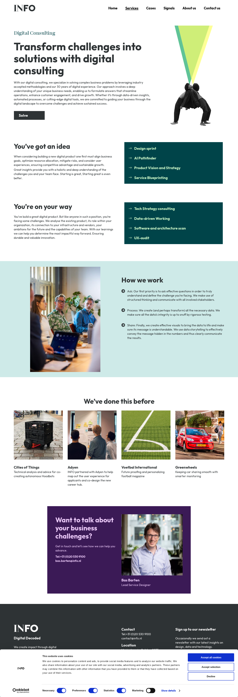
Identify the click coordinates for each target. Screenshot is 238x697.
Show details (168, 690)
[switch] (93, 690)
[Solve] (29, 115)
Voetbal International (139, 467)
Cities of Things (26, 467)
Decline (211, 676)
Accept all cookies (211, 657)
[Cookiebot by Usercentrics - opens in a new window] (21, 690)
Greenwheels (186, 467)
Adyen (73, 467)
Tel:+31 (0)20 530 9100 (136, 634)
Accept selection (211, 667)
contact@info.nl (131, 638)
